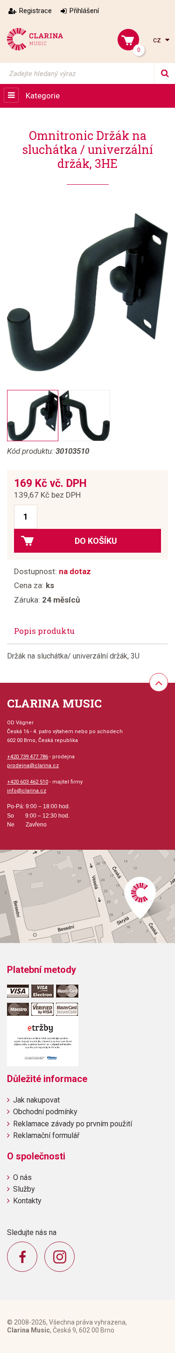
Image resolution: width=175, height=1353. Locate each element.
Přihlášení (84, 11)
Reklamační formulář (46, 1135)
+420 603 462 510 (27, 782)
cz (158, 39)
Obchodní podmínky (45, 1111)
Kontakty (27, 1200)
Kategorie (43, 95)
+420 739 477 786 (27, 757)
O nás (22, 1177)
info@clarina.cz (26, 791)
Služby (24, 1189)
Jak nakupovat (36, 1100)
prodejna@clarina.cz (33, 766)
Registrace (35, 11)
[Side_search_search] (164, 73)
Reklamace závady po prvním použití (72, 1123)
